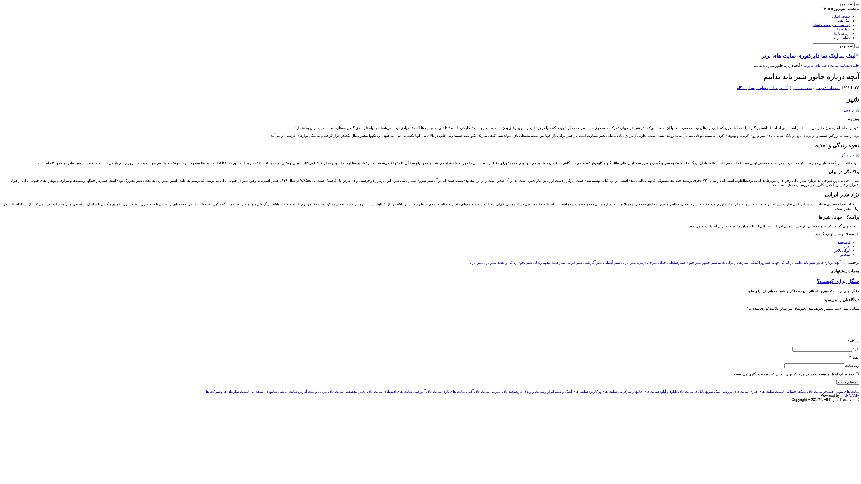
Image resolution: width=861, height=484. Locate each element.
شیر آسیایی (611, 262)
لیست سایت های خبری (767, 391)
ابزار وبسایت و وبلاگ (538, 391)
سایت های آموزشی (427, 391)
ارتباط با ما (842, 33)
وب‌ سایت (852, 365)
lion (844, 262)
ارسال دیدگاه (747, 88)
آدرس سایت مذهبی (292, 391)
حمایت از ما (841, 38)
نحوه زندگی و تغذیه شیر (507, 262)
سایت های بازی (453, 391)
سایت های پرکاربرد (603, 391)
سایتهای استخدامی (263, 391)
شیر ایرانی (574, 262)
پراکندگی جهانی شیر (779, 262)
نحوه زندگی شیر (538, 262)
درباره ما (843, 29)
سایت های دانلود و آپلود (677, 391)
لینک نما (785, 88)
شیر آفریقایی (592, 262)
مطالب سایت (840, 65)
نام (856, 349)
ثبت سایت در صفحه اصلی (831, 25)
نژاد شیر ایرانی (478, 262)
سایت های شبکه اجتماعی (803, 391)
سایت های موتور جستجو (841, 391)
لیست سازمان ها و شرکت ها (227, 391)
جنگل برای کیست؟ (838, 281)
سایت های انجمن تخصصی (363, 391)
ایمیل (854, 357)
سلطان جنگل (668, 262)
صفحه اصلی (841, 16)
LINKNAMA (850, 396)
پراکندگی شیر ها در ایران (744, 262)
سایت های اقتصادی (397, 391)
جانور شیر (702, 262)
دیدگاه (853, 341)
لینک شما (843, 21)
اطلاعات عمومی (815, 65)
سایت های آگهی (477, 391)
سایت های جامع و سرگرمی (638, 391)
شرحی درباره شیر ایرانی (639, 262)
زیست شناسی (803, 88)
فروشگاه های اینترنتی (506, 391)
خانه (856, 65)
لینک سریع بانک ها (707, 391)
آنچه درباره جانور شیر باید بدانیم (817, 262)
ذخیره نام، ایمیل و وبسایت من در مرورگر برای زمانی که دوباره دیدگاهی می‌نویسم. (793, 374)
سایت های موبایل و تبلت (326, 391)
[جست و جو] (857, 5)
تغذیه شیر (718, 262)
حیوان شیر (686, 262)
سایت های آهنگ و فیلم (571, 391)
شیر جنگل (558, 262)
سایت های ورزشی (735, 391)
